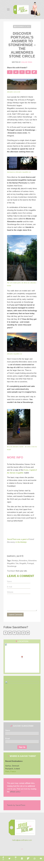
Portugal (30, 563)
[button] (22, 657)
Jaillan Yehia (26, 62)
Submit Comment (15, 615)
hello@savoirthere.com (22, 840)
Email (7, 738)
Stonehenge (11, 566)
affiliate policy (15, 792)
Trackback (11, 571)
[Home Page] (22, 828)
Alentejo (15, 561)
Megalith (22, 563)
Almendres (23, 561)
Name (7, 730)
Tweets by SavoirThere (16, 805)
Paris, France (10, 771)
